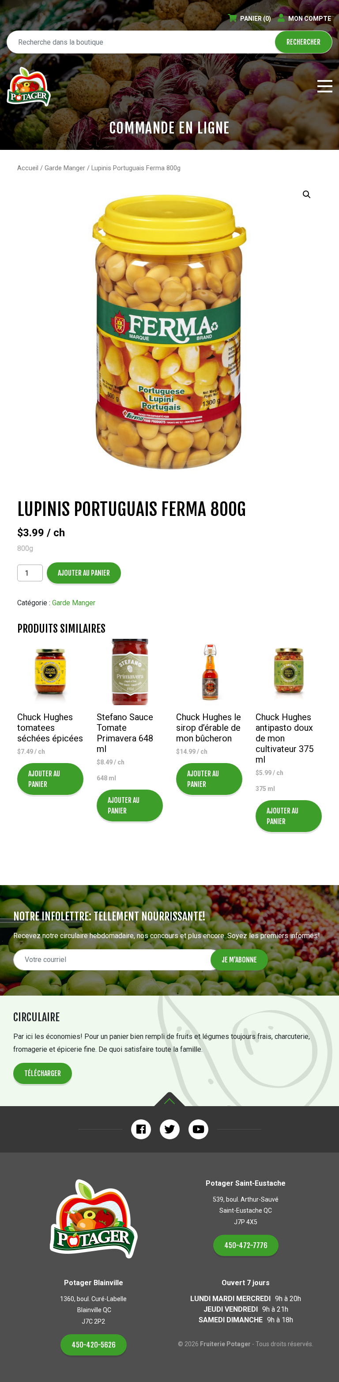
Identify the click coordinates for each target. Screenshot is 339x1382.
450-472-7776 (245, 1245)
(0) (255, 18)
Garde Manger (65, 168)
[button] (307, 194)
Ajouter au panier (84, 573)
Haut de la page (169, 1099)
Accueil (27, 168)
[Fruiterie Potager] (29, 87)
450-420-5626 (94, 1344)
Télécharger (42, 1073)
